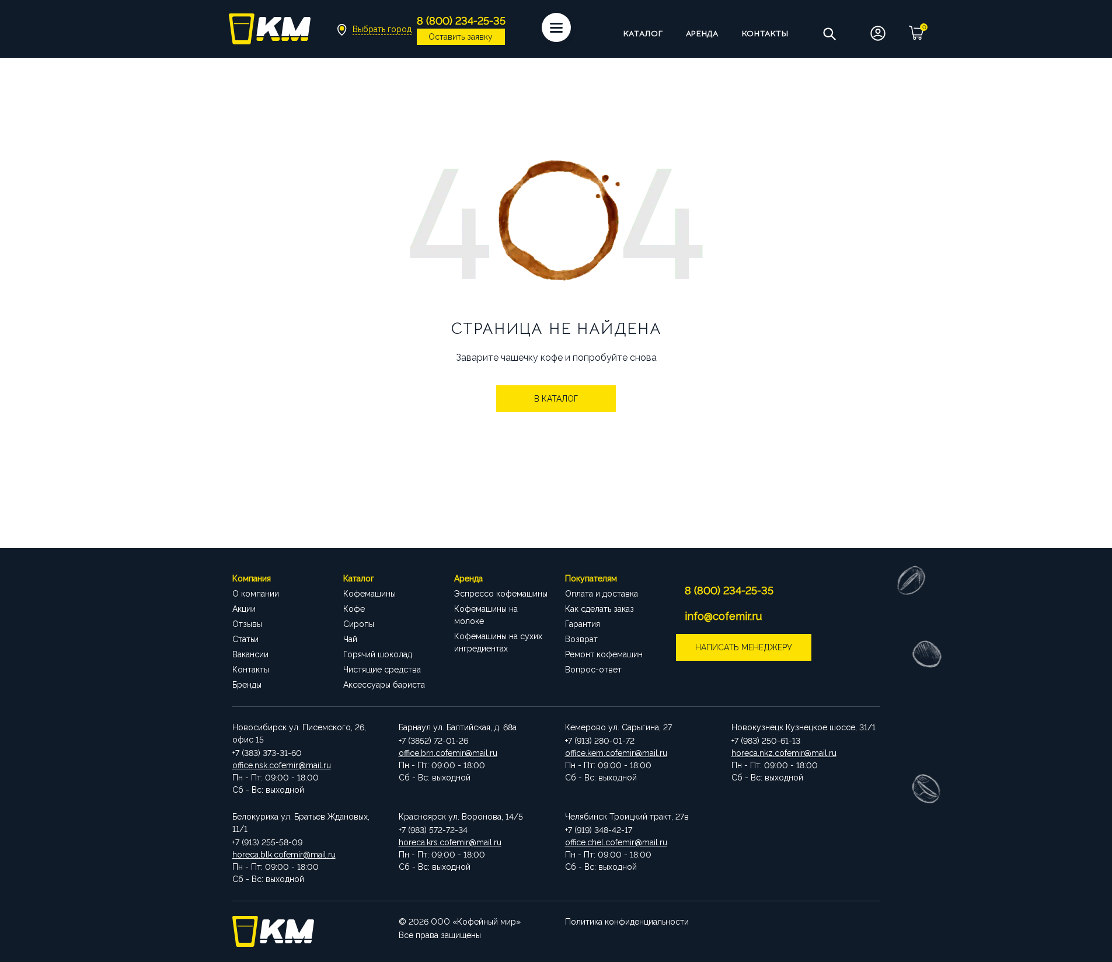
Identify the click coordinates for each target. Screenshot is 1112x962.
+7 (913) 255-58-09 (267, 842)
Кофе (354, 609)
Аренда (702, 33)
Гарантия (582, 624)
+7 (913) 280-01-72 (600, 740)
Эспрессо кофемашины (501, 593)
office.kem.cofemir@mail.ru (616, 753)
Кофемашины (369, 593)
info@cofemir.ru (723, 616)
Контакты (765, 33)
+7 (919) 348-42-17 (598, 830)
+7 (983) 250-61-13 (765, 740)
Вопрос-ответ (593, 669)
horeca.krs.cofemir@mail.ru (450, 842)
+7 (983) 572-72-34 (433, 830)
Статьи (245, 639)
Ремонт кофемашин (604, 654)
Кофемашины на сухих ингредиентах (498, 642)
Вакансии (250, 654)
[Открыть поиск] (829, 33)
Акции (244, 609)
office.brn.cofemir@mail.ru (448, 753)
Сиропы (358, 624)
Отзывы (247, 624)
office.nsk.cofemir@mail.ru (281, 765)
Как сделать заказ (599, 609)
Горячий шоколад (377, 654)
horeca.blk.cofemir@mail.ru (284, 854)
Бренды (247, 684)
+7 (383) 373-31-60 (267, 753)
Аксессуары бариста (384, 684)
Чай (350, 639)
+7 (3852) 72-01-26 (433, 740)
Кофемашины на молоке (486, 615)
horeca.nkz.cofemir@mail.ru (783, 753)
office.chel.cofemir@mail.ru (616, 842)
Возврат (581, 639)
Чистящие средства (382, 669)
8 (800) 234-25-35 (729, 590)
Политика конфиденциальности (627, 921)
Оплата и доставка (601, 593)
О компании (255, 593)
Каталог (643, 33)
